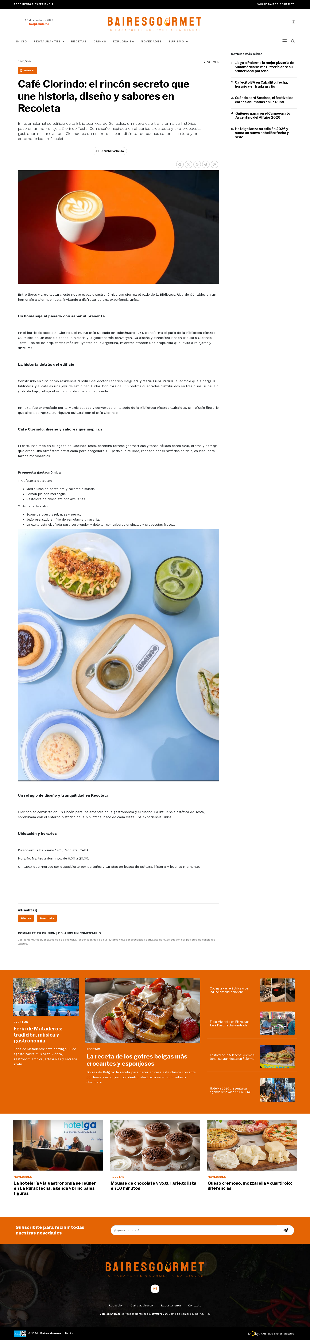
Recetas (79, 41)
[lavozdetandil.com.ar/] (155, 22)
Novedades (151, 41)
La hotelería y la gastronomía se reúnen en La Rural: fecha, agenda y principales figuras (55, 1188)
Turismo (177, 41)
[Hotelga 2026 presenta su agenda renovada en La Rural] (278, 1090)
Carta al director (142, 1305)
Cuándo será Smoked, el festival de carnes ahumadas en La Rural (264, 100)
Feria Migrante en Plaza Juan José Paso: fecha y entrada (229, 1023)
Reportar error (171, 1305)
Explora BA (123, 41)
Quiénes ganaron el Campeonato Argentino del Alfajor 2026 (262, 115)
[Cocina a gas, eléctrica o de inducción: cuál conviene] (278, 990)
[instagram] (293, 22)
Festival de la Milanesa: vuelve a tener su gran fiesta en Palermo (232, 1056)
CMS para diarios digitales (277, 1333)
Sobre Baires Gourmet (275, 4)
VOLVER (212, 62)
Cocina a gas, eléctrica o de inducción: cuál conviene (229, 990)
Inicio (21, 41)
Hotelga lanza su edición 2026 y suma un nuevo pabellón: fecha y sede (262, 133)
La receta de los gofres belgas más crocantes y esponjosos (136, 1060)
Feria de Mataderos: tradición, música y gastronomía (38, 1035)
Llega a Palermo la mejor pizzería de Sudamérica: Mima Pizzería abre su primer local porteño (264, 67)
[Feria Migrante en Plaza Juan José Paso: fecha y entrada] (278, 1023)
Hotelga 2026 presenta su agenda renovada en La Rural (230, 1090)
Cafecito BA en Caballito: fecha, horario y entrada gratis (261, 84)
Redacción (116, 1305)
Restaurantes (48, 41)
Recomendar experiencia (33, 4)
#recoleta (47, 918)
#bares (26, 918)
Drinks (99, 41)
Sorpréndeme (39, 24)
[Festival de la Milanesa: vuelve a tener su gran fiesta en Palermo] (278, 1056)
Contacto (194, 1305)
